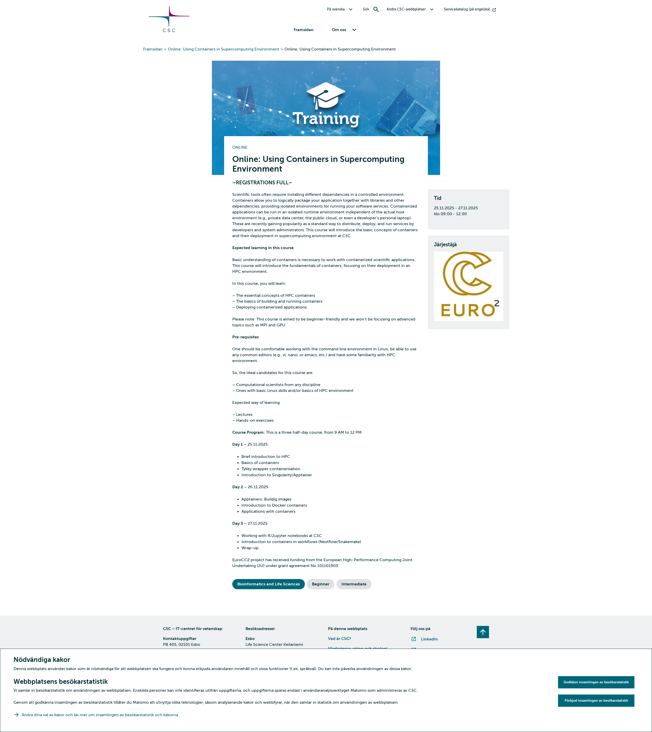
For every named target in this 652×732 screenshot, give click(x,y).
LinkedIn (429, 639)
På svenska (336, 9)
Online (239, 147)
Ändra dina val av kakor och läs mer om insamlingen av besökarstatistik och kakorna (100, 715)
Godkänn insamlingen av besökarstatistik (596, 682)
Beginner (320, 584)
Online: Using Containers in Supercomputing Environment (223, 49)
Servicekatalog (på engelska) (467, 9)
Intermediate (354, 584)
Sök (366, 9)
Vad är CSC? (339, 638)
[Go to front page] (169, 31)
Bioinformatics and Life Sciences (268, 584)
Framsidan (304, 30)
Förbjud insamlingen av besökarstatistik (596, 700)
